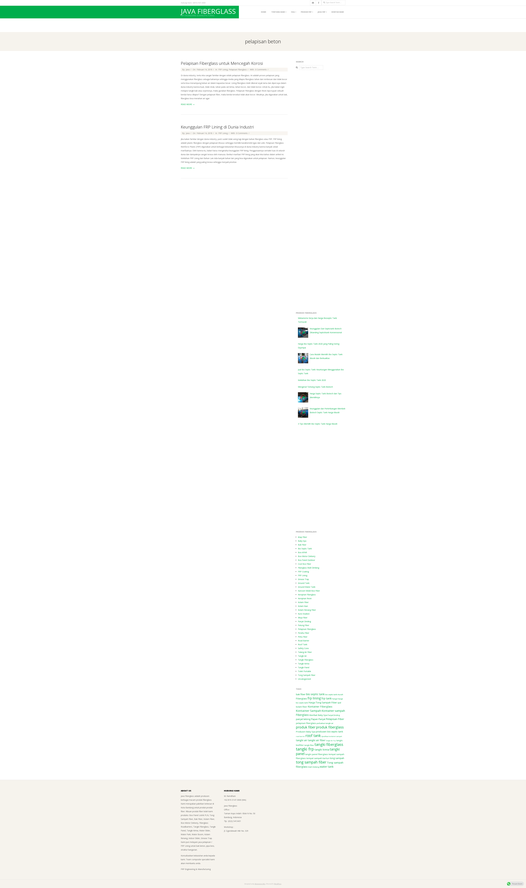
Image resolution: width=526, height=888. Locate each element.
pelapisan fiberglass (306, 723)
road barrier (300, 736)
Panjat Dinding (304, 621)
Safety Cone (303, 648)
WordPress (277, 884)
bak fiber (300, 694)
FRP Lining (223, 69)
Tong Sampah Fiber (306, 675)
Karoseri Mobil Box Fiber (309, 590)
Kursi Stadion (304, 613)
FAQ (293, 12)
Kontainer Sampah (308, 711)
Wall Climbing (313, 767)
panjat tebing (303, 719)
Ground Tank (303, 583)
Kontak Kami (337, 12)
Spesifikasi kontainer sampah (331, 736)
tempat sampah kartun (317, 758)
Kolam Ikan (303, 606)
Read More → (188, 104)
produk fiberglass (330, 727)
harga (334, 698)
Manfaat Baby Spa (318, 715)
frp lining (314, 698)
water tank (327, 766)
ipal (339, 702)
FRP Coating (303, 571)
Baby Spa (302, 541)
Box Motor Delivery (306, 556)
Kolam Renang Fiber (307, 610)
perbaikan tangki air (325, 723)
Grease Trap (303, 579)
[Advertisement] (50, 24)
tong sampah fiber (311, 762)
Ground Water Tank (306, 587)
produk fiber (305, 727)
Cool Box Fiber (304, 564)
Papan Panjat (318, 719)
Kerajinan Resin (305, 598)
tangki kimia (322, 749)
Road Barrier (303, 640)
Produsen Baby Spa (305, 731)
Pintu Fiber (302, 636)
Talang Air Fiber (305, 652)
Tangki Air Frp (331, 741)
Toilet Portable (304, 671)
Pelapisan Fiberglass (238, 69)
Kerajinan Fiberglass (307, 594)
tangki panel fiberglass (316, 754)
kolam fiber (301, 706)
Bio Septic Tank (305, 548)
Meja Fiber (302, 617)
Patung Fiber (303, 625)
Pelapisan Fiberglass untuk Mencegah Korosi (222, 63)
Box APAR (302, 552)
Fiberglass (301, 698)
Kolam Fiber (303, 602)
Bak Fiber (302, 544)
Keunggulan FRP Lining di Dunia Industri (217, 127)
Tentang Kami (278, 12)
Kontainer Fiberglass (320, 706)
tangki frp (305, 749)
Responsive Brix (260, 884)
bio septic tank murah (334, 694)
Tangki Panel (303, 667)
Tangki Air (302, 656)
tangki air (301, 740)
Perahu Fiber (303, 633)
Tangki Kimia (303, 663)
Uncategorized (304, 679)
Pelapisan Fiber (335, 719)
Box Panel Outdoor (306, 560)
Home (263, 12)
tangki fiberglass (329, 744)
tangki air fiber (316, 740)
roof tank (313, 735)
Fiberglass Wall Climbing (308, 567)
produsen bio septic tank (329, 731)
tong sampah (337, 758)
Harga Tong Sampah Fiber (322, 702)
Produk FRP (306, 12)
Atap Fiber (302, 537)
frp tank (326, 698)
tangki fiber (309, 745)
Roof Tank (302, 644)
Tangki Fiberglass (305, 659)
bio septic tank (315, 694)
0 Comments (261, 69)
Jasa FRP (321, 12)
